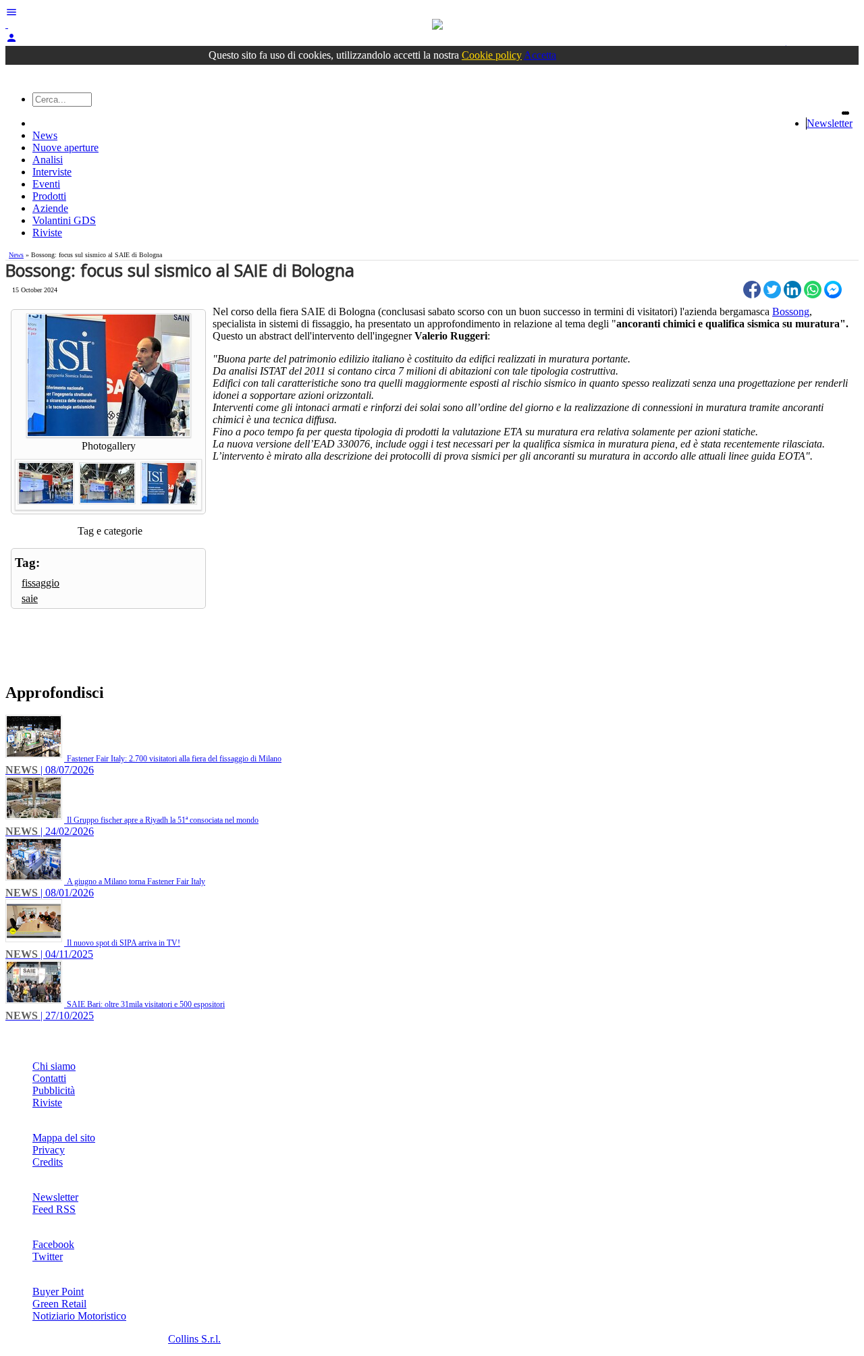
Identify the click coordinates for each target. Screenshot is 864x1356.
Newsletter (830, 123)
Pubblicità (53, 1090)
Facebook (53, 1244)
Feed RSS (54, 1209)
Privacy (48, 1150)
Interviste (52, 172)
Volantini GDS (64, 220)
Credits (47, 1162)
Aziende (50, 208)
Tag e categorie (110, 531)
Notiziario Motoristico (79, 1316)
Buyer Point (58, 1291)
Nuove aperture (65, 147)
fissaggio (40, 583)
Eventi (46, 184)
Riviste (47, 232)
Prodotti (49, 196)
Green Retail (59, 1303)
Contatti (49, 1078)
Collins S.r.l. (194, 1339)
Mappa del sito (63, 1137)
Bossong (790, 311)
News (44, 135)
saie (30, 598)
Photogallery (109, 446)
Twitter (47, 1256)
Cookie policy (492, 55)
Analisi (47, 159)
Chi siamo (54, 1066)
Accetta (540, 55)
